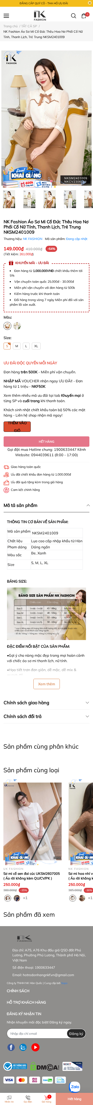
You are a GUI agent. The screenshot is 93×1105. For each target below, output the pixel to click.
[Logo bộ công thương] (42, 1065)
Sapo (64, 983)
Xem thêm (46, 684)
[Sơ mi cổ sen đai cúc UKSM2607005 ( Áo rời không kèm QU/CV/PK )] (32, 821)
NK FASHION (33, 239)
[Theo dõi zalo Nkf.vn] (23, 1047)
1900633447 (45, 967)
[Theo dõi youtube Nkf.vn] (35, 1047)
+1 (25, 897)
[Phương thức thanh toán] (34, 1080)
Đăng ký (76, 1033)
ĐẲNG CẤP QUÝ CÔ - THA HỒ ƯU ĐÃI (44, 3)
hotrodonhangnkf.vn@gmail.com (48, 975)
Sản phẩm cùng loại (31, 770)
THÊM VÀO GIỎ (17, 426)
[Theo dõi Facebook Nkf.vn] (11, 1047)
